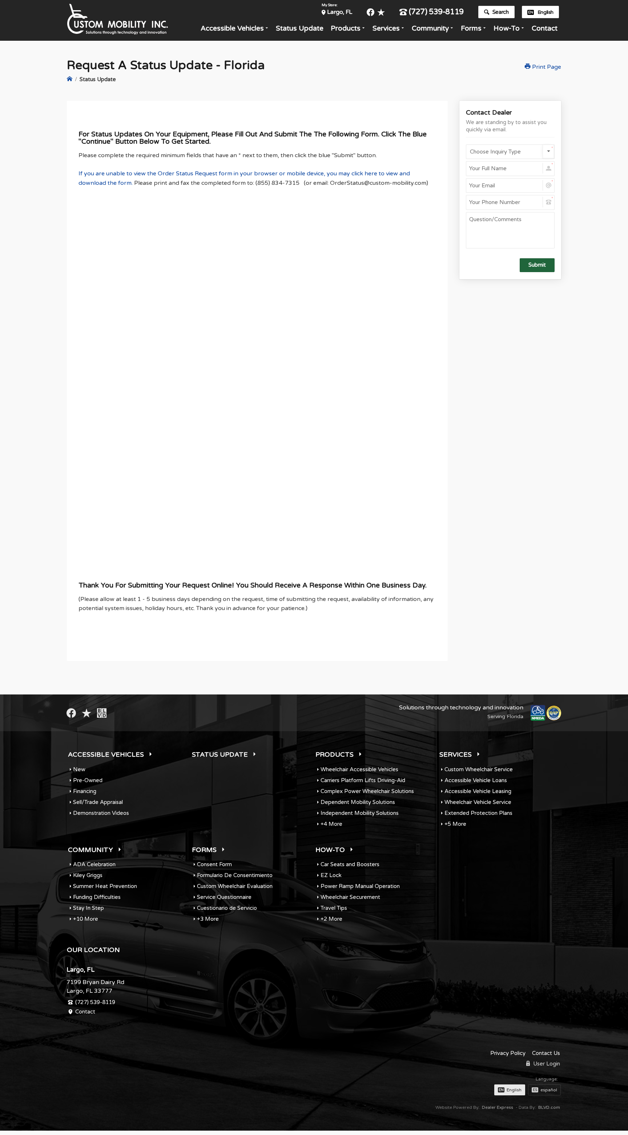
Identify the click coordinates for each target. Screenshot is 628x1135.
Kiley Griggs (87, 875)
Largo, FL (339, 12)
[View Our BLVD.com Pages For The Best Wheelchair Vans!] (101, 712)
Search (500, 12)
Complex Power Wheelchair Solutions (367, 791)
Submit (537, 265)
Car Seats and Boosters (350, 864)
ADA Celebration (94, 864)
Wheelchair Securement (350, 897)
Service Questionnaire (224, 897)
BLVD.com (549, 1107)
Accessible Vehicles (232, 28)
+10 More (85, 919)
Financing (84, 791)
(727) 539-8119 (436, 12)
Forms (471, 28)
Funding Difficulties (97, 897)
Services (386, 28)
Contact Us (546, 1053)
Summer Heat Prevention (105, 886)
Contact (544, 28)
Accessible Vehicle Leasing (477, 791)
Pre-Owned (87, 780)
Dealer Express (497, 1107)
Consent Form (214, 864)
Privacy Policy (508, 1053)
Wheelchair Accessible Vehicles (359, 769)
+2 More (331, 919)
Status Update (299, 28)
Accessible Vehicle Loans (475, 780)
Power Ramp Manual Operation (360, 886)
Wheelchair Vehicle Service (477, 802)
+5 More (455, 824)
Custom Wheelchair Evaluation (235, 886)
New (79, 769)
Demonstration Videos (101, 813)
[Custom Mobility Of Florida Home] (69, 79)
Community (430, 28)
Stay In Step (88, 908)
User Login (546, 1063)
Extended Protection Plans (478, 813)
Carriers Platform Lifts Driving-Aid (363, 780)
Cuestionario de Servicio (227, 908)
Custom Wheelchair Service (478, 769)
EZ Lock (331, 875)
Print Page (546, 67)
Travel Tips (334, 908)
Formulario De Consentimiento (235, 875)
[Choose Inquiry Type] (510, 151)
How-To (507, 28)
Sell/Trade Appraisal (98, 802)
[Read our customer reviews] (381, 12)
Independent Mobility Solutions (360, 813)
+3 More (208, 919)
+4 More (331, 824)
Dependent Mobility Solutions (358, 802)
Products (346, 28)
